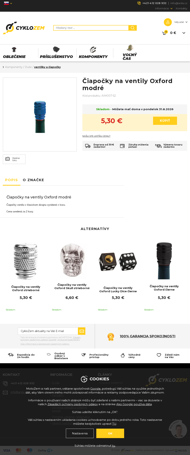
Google (95, 388)
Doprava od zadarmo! (104, 146)
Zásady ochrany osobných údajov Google (50, 338)
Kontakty (181, 8)
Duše (28, 67)
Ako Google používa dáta (134, 404)
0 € (173, 33)
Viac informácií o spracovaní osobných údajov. (45, 344)
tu (113, 445)
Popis (11, 180)
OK (110, 433)
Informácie (162, 8)
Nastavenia (80, 433)
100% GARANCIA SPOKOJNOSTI (147, 336)
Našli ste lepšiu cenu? (96, 136)
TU (114, 423)
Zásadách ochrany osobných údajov (73, 404)
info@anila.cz (179, 3)
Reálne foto (16, 159)
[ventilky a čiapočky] (39, 114)
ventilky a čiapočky (47, 67)
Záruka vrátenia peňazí (138, 146)
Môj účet (179, 22)
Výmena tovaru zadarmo (172, 146)
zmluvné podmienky (68, 339)
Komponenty (13, 67)
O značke (33, 180)
